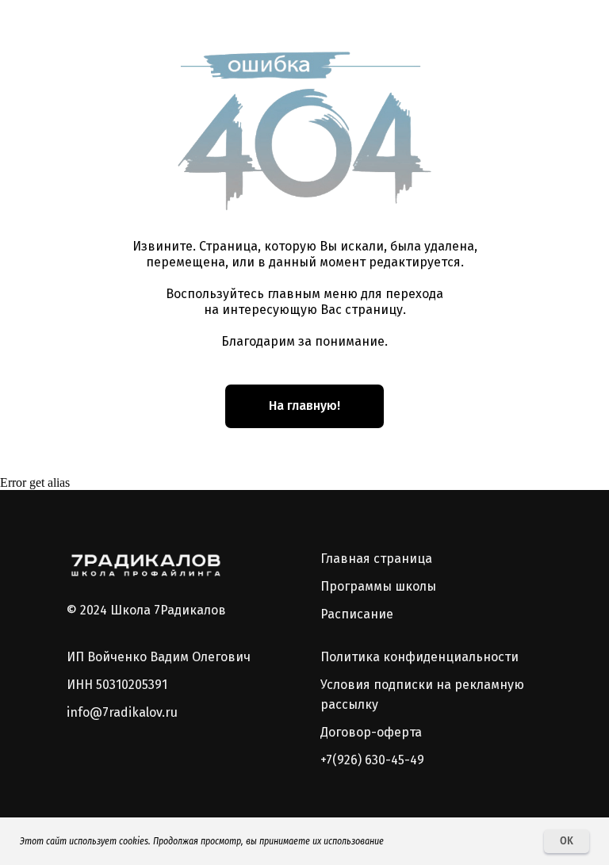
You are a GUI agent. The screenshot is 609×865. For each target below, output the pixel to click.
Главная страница (376, 558)
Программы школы (378, 586)
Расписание (356, 614)
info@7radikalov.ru (122, 712)
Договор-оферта (371, 732)
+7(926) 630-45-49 (372, 759)
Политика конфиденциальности (419, 656)
